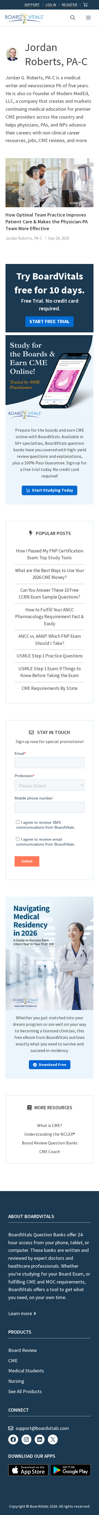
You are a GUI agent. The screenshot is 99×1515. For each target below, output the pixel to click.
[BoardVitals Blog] (25, 18)
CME (13, 1360)
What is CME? (49, 1125)
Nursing (16, 1381)
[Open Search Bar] (73, 17)
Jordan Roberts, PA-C (24, 238)
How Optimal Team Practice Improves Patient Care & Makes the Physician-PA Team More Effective (47, 222)
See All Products (25, 1391)
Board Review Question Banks (50, 1143)
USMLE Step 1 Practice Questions (49, 656)
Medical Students (26, 1370)
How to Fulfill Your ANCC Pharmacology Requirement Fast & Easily (49, 617)
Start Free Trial (49, 321)
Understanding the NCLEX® (49, 1134)
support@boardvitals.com (42, 1428)
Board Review (22, 1350)
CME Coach (49, 1151)
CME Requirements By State (50, 688)
